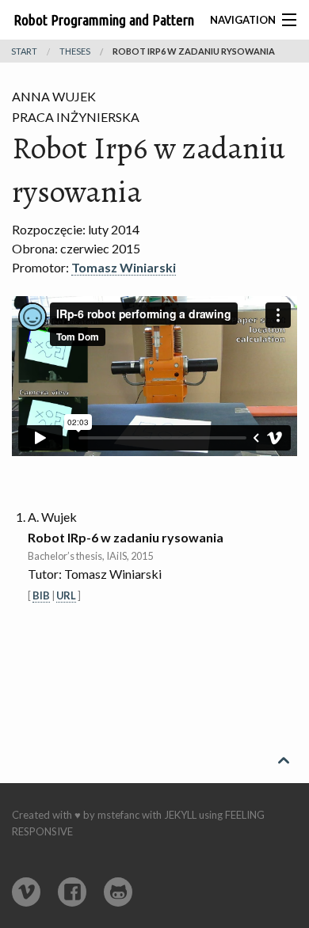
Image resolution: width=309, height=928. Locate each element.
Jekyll (180, 814)
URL (66, 595)
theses (74, 51)
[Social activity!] (72, 892)
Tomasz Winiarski (123, 267)
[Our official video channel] (26, 892)
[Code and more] (118, 892)
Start (24, 51)
